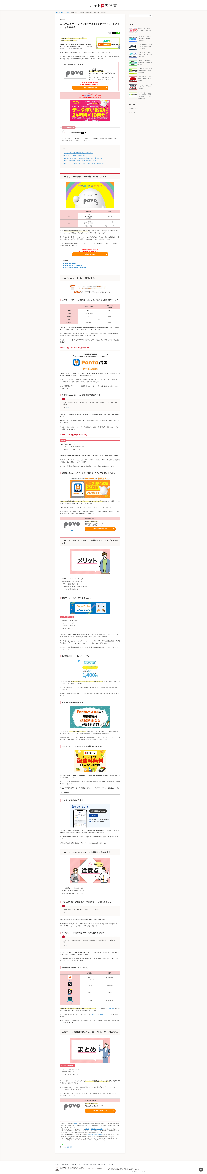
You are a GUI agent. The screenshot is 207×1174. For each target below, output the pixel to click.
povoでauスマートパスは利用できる (74, 155)
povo (67, 407)
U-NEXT (93, 1014)
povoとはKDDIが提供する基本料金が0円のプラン (78, 153)
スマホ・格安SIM (67, 1147)
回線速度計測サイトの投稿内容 (96, 1134)
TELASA (111, 1008)
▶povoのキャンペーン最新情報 (72, 265)
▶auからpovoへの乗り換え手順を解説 (74, 267)
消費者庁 (87, 1129)
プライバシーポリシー (76, 1164)
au (67, 945)
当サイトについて (65, 1164)
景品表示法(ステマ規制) (97, 1129)
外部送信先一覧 (101, 1164)
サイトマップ (93, 1164)
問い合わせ (85, 1164)
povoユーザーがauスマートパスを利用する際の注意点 (80, 160)
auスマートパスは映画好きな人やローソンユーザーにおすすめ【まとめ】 (85, 163)
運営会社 (57, 1164)
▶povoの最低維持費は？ (70, 263)
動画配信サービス (133, 108)
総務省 (75, 1123)
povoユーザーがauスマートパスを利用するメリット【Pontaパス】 (83, 158)
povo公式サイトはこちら (100, 528)
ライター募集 (110, 1164)
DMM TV (102, 1014)
